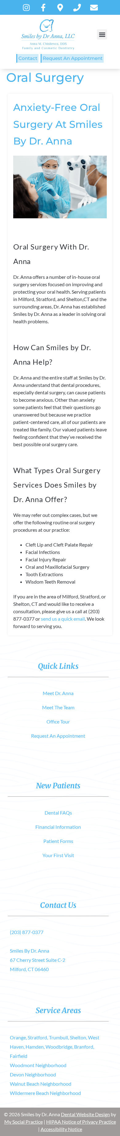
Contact (27, 58)
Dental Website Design (85, 1114)
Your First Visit (58, 855)
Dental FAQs (58, 812)
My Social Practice (23, 1122)
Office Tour (58, 721)
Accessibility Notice (61, 1129)
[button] (102, 34)
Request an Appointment (72, 58)
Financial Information (58, 827)
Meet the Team (58, 707)
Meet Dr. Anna (58, 693)
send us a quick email (63, 619)
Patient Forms (58, 841)
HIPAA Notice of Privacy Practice (81, 1122)
